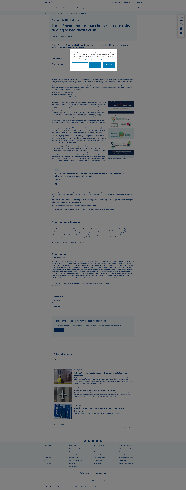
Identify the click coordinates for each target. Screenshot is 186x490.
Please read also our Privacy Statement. (96, 60)
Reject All (95, 65)
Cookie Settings (80, 65)
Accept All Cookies (108, 65)
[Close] (115, 51)
